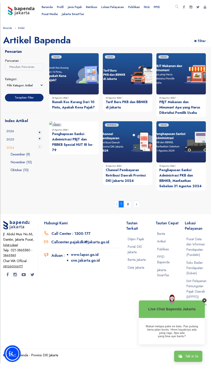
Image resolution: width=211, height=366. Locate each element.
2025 (10, 139)
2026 (10, 131)
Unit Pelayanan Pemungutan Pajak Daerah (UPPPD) (196, 289)
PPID (157, 7)
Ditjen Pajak (136, 239)
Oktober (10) (20, 170)
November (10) (21, 162)
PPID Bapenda (163, 259)
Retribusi (91, 7)
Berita (161, 233)
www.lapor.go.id (84, 254)
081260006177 (13, 266)
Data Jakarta (136, 267)
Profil (60, 7)
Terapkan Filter (24, 97)
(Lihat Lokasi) (10, 245)
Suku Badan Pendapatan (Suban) (194, 267)
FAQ (147, 7)
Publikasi (134, 7)
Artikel (161, 241)
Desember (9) (20, 154)
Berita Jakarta (137, 259)
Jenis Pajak (75, 7)
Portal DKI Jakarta (135, 249)
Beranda (47, 7)
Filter (202, 41)
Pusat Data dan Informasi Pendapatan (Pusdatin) (195, 247)
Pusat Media (50, 14)
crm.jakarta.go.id (85, 260)
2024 (10, 148)
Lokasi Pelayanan (112, 7)
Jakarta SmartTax (73, 14)
